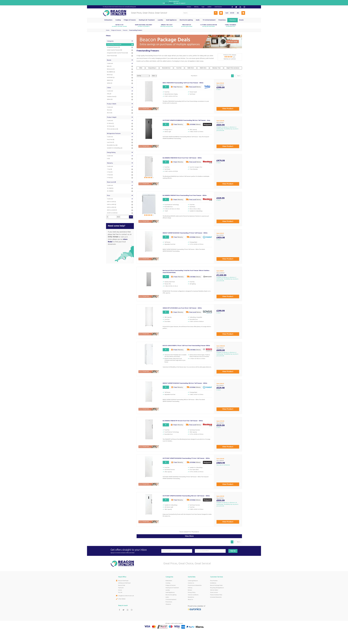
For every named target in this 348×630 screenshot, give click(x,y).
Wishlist (209, 7)
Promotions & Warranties (195, 585)
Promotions (169, 602)
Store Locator (214, 592)
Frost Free (178, 68)
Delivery (190, 588)
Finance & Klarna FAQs (216, 595)
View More (189, 536)
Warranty (110, 163)
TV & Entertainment (171, 600)
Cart (226, 13)
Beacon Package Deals (216, 585)
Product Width (111, 104)
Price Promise (214, 581)
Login (203, 7)
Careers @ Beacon (193, 581)
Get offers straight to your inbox (129, 551)
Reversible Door (166, 68)
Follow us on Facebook (232, 7)
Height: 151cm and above (233, 68)
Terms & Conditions (193, 595)
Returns (190, 590)
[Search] (216, 13)
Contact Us (191, 583)
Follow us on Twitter (236, 7)
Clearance (168, 604)
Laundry (168, 590)
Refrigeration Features (114, 133)
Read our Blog (240, 7)
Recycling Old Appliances (217, 588)
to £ (118, 217)
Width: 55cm (191, 68)
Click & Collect (214, 590)
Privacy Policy (191, 592)
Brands (109, 60)
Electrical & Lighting (171, 595)
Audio (167, 597)
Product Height (111, 117)
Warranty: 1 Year (216, 68)
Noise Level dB (111, 182)
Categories (110, 41)
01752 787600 (121, 599)
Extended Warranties (216, 597)
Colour (109, 88)
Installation (213, 583)
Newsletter (191, 597)
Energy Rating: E (152, 68)
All (132, 63)
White (140, 68)
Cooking (168, 583)
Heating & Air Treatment (172, 588)
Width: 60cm (203, 68)
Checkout (243, 13)
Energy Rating (111, 152)
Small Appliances (170, 592)
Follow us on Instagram (244, 7)
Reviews (189, 7)
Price (108, 195)
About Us (190, 600)
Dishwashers (169, 581)
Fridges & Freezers (171, 585)
